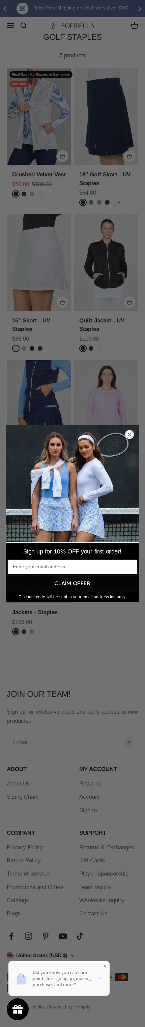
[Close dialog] (129, 434)
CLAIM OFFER (72, 583)
